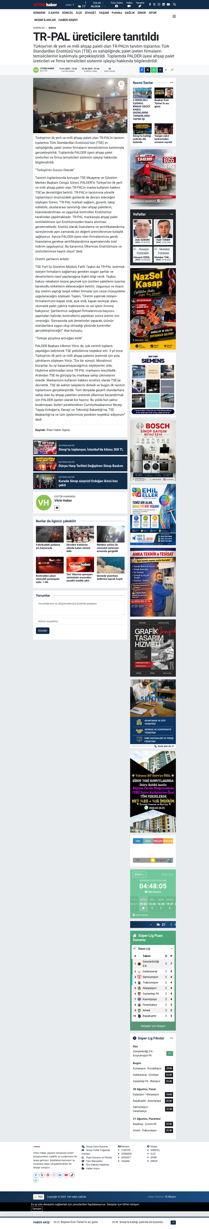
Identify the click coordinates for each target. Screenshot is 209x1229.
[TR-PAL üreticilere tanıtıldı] (80, 105)
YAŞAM (104, 12)
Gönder (42, 630)
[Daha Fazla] (160, 70)
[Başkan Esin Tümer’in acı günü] (163, 92)
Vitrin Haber (63, 500)
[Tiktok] (72, 1175)
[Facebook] (36, 1175)
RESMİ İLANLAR (45, 20)
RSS (40, 1196)
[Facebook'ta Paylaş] (142, 70)
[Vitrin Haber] (44, 502)
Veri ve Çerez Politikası (154, 1204)
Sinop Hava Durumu (97, 1146)
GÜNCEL (67, 12)
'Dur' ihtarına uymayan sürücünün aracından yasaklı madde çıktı (79, 577)
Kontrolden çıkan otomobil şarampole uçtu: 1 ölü (47, 579)
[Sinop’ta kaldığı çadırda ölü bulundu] (142, 128)
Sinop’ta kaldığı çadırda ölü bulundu (142, 139)
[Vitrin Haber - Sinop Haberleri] (45, 4)
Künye (154, 1146)
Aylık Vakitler (141, 915)
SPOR (152, 12)
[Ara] (174, 4)
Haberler (39, 28)
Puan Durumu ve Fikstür (99, 1157)
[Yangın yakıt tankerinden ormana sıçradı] (163, 128)
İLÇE (79, 12)
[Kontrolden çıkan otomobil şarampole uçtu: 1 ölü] (50, 565)
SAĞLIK (130, 12)
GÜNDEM (39, 12)
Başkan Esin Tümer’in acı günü (161, 103)
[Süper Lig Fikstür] (171, 1038)
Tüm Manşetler (94, 1161)
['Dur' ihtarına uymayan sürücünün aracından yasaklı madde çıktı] (80, 564)
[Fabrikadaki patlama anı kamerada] (50, 534)
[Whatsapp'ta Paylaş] (154, 70)
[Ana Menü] (174, 16)
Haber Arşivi (93, 1168)
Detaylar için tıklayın (153, 1026)
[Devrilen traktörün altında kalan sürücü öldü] (80, 534)
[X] (42, 1175)
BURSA (52, 28)
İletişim (125, 1146)
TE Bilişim (170, 1196)
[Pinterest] (48, 1175)
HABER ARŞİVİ (68, 20)
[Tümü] (171, 82)
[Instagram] (54, 1175)
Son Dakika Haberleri (97, 1164)
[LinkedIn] (60, 1175)
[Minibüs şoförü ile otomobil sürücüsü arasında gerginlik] (111, 534)
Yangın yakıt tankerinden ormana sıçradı (163, 139)
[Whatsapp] (36, 1180)
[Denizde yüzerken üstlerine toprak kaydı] (111, 565)
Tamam (36, 1208)
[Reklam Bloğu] (153, 177)
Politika (117, 12)
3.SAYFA (53, 12)
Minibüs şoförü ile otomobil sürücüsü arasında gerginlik (108, 547)
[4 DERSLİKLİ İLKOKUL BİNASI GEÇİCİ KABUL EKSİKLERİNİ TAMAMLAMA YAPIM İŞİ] (142, 92)
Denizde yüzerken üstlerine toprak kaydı (109, 577)
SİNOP (141, 12)
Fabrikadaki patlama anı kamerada (48, 546)
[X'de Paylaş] (147, 70)
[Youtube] (66, 1175)
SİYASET (90, 12)
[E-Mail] (57, 508)
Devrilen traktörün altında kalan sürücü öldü (78, 547)
